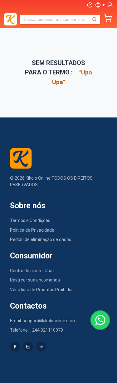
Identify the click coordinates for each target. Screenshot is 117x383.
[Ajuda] (90, 5)
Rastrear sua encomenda (35, 279)
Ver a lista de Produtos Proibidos (42, 289)
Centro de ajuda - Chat (32, 270)
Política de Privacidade (32, 230)
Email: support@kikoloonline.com (42, 320)
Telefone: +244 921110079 (36, 330)
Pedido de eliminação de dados (40, 239)
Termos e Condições (30, 220)
